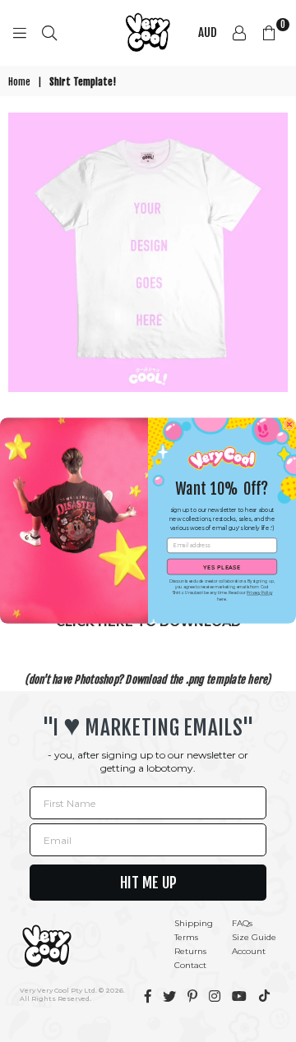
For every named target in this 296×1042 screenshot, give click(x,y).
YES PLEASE (222, 566)
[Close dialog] (289, 425)
